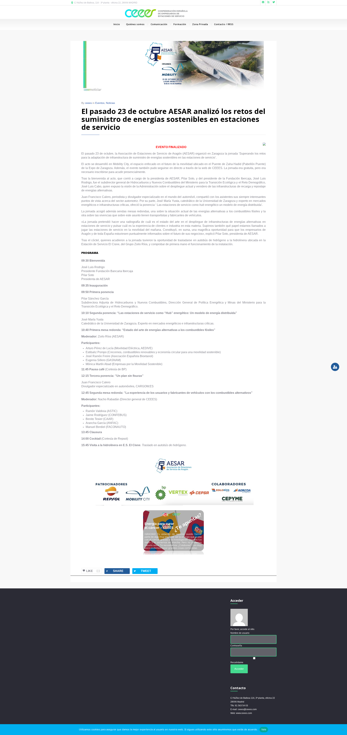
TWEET (142, 571)
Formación (180, 24)
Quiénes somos (135, 24)
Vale (263, 729)
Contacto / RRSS (224, 24)
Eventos (99, 102)
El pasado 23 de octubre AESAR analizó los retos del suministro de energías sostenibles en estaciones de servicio (173, 119)
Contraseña (236, 645)
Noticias (110, 102)
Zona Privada (200, 24)
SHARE (114, 571)
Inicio (116, 24)
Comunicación (159, 24)
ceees (88, 102)
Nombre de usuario (239, 633)
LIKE (92, 571)
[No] (342, 729)
